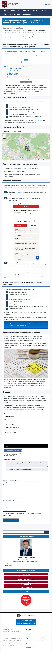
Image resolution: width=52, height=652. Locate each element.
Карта (8, 27)
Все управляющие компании (30, 645)
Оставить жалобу (15, 14)
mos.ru (20, 192)
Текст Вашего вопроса (9, 430)
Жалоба (21, 27)
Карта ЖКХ (35, 10)
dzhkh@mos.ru (9, 565)
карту (39, 120)
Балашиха (28, 636)
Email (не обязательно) (9, 507)
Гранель (43, 10)
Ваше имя (6, 413)
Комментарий (7, 484)
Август (5, 14)
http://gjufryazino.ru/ (13, 74)
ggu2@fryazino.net (13, 72)
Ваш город (6, 419)
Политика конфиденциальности (26, 623)
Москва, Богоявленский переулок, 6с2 (15, 567)
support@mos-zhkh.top (26, 620)
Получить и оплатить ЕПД (26, 576)
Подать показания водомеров (26, 579)
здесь (9, 387)
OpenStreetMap (41, 159)
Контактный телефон (9, 424)
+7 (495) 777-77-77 (10, 563)
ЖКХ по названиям (23, 10)
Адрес (4, 27)
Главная (5, 10)
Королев (28, 638)
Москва (13, 10)
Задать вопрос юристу (12, 450)
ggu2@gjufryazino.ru (14, 73)
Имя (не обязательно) (8, 500)
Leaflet (35, 159)
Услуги (17, 27)
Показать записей (25, 59)
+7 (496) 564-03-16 (13, 70)
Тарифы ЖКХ (27, 14)
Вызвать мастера (26, 584)
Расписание (12, 27)
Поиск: (19, 62)
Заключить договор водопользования (26, 582)
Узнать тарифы (26, 574)
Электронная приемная (26, 587)
